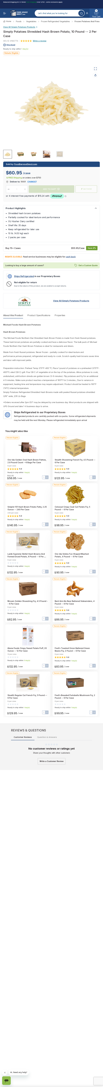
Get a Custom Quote (88, 265)
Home (8, 21)
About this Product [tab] (13, 315)
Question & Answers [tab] (47, 737)
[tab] (7, 154)
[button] (87, 13)
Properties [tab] (60, 315)
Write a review (39, 41)
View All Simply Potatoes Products (19, 27)
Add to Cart (49, 189)
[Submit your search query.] (81, 13)
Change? (32, 182)
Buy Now (87, 189)
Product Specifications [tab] (38, 315)
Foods (18, 21)
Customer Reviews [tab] (23, 737)
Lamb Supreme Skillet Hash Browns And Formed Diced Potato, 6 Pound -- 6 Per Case (26, 556)
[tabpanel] (51, 372)
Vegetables (31, 21)
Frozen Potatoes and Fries (87, 21)
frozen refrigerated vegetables (55, 21)
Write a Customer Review (52, 761)
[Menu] (4, 13)
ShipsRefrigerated (24, 276)
